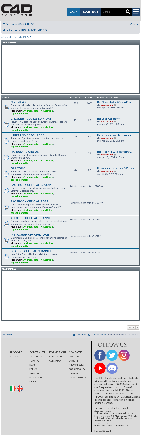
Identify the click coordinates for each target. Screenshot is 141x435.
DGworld (106, 431)
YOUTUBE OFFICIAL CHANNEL (31, 218)
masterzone (106, 104)
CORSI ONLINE (56, 356)
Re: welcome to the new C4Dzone (115, 168)
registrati (90, 11)
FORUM (33, 369)
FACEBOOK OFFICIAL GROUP (31, 185)
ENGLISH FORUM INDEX (16, 36)
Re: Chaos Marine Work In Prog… (115, 102)
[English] (20, 388)
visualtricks (47, 110)
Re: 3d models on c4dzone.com (114, 135)
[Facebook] (100, 355)
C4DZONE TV (35, 356)
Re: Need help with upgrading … (114, 151)
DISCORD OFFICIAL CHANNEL (31, 251)
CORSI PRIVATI (55, 360)
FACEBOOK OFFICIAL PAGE (29, 201)
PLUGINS (14, 356)
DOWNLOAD (35, 377)
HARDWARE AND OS (25, 151)
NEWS (32, 365)
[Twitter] (112, 355)
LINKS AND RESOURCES (27, 135)
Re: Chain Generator (108, 118)
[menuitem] (30, 24)
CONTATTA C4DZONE (74, 358)
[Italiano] (13, 388)
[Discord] (112, 368)
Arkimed (27, 110)
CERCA (32, 381)
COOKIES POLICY (77, 369)
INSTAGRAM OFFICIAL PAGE (30, 234)
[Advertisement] (70, 69)
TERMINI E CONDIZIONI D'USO (78, 375)
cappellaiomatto (19, 113)
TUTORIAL (34, 360)
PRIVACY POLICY (76, 365)
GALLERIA (34, 373)
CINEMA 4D (18, 102)
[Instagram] (124, 355)
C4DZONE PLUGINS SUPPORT (31, 118)
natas (37, 110)
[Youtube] (100, 368)
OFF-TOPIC (18, 168)
